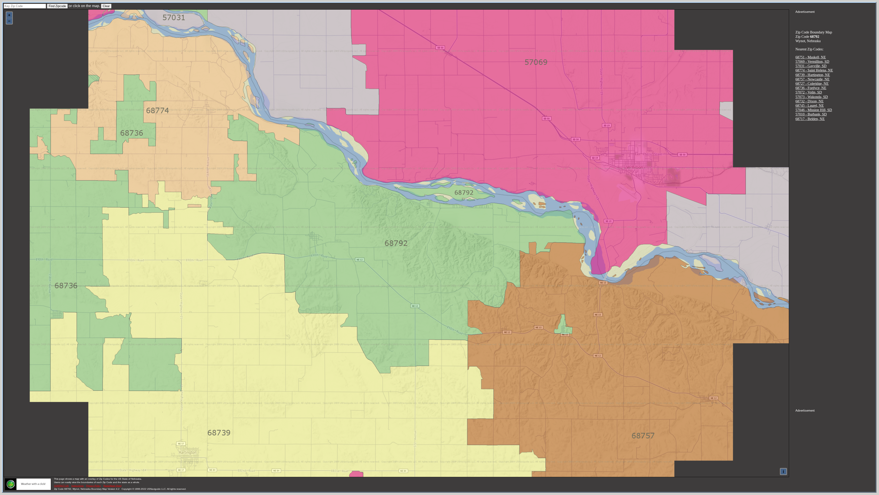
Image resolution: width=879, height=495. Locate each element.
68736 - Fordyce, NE (810, 88)
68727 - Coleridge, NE (812, 83)
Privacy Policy (93, 485)
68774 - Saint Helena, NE (814, 70)
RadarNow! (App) (112, 485)
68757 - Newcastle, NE (812, 79)
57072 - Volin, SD (808, 92)
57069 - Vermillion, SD (812, 61)
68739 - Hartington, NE (812, 75)
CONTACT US (61, 485)
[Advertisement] (835, 19)
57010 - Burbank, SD (811, 114)
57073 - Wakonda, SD (811, 97)
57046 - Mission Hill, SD (813, 110)
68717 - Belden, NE (810, 119)
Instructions (77, 485)
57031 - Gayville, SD (811, 66)
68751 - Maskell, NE (810, 57)
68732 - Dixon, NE (809, 101)
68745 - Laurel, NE (809, 105)
